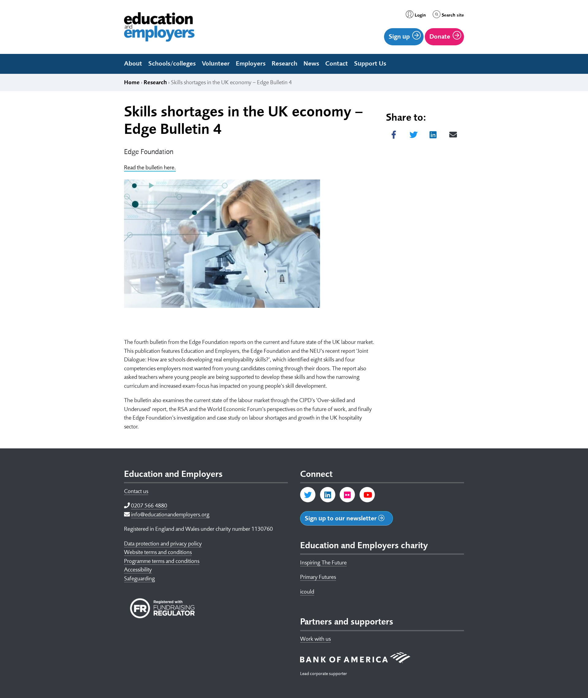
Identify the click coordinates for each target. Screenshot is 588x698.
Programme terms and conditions (161, 561)
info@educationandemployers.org (170, 514)
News (311, 63)
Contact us (136, 491)
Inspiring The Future (323, 562)
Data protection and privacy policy (163, 543)
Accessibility (138, 569)
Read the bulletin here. (150, 167)
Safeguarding (139, 578)
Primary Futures (318, 577)
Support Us (370, 63)
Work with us (315, 639)
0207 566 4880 (149, 505)
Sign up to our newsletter (341, 518)
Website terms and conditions (158, 552)
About (133, 63)
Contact (336, 63)
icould (307, 591)
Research (284, 63)
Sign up (399, 36)
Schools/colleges (172, 63)
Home (132, 82)
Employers (251, 63)
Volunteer (216, 63)
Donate (439, 36)
